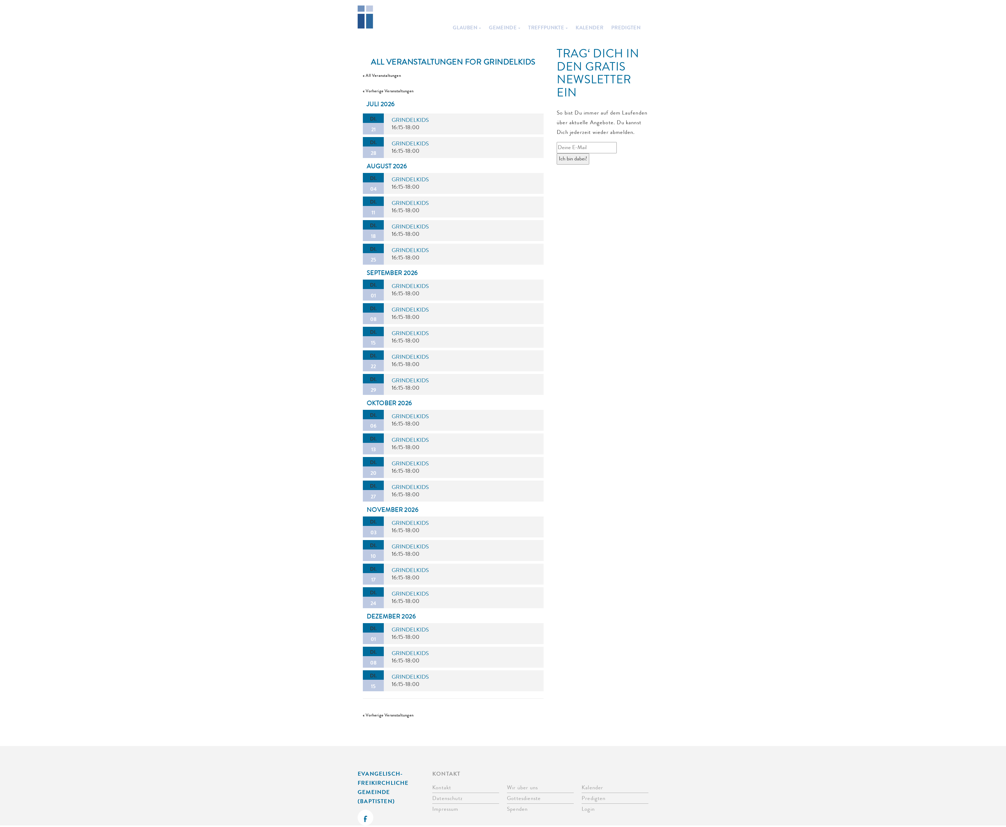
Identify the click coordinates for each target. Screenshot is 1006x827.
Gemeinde (503, 27)
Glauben (465, 27)
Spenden (517, 809)
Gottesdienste (524, 798)
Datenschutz (447, 798)
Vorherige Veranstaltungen (388, 91)
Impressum (445, 809)
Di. (373, 124)
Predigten (626, 27)
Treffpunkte (546, 27)
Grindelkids (410, 120)
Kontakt (441, 788)
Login (588, 809)
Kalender (589, 27)
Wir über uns (522, 788)
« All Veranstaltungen (382, 75)
